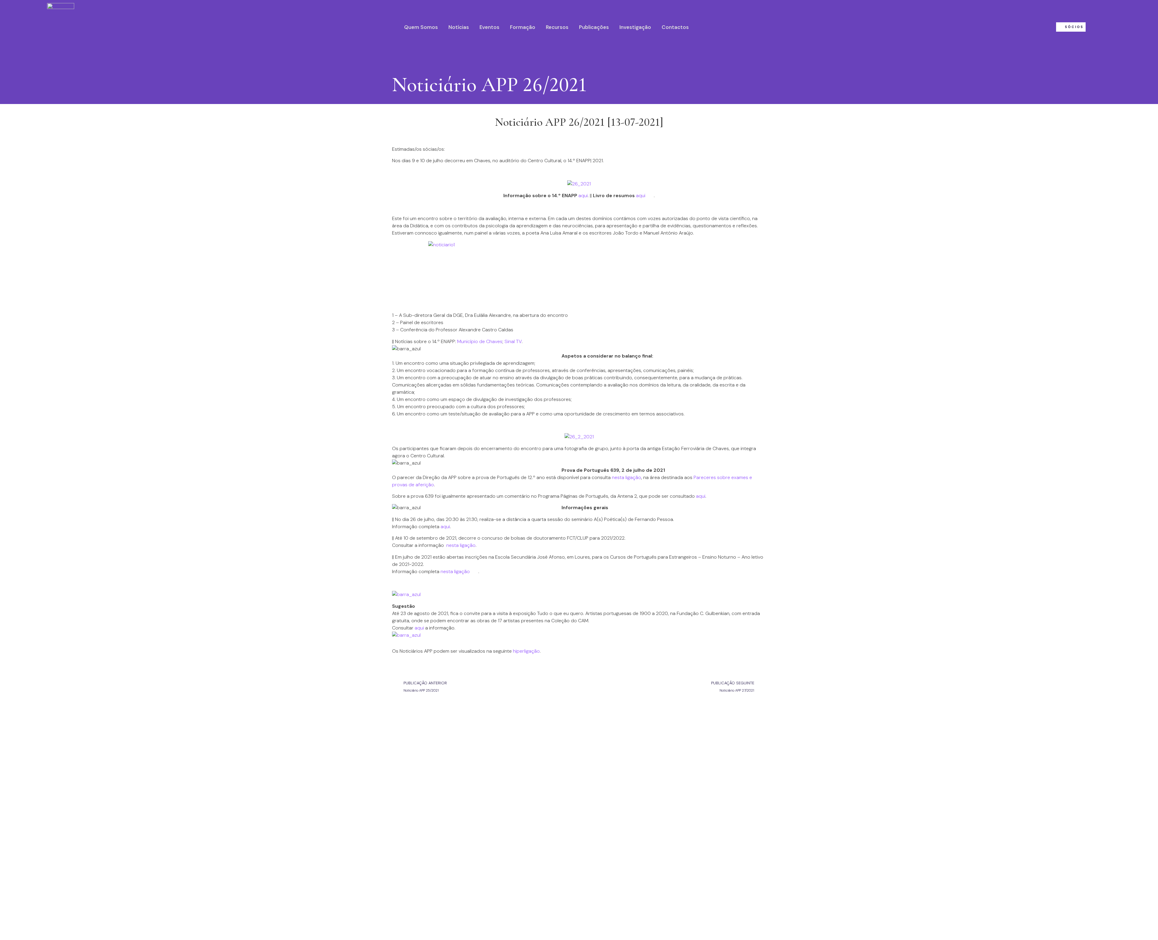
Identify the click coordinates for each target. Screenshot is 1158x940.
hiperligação (526, 651)
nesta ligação (626, 477)
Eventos (489, 27)
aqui (583, 195)
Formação (522, 27)
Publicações (594, 27)
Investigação (635, 27)
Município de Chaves (479, 341)
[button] (1071, 27)
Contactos (675, 27)
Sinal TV (513, 341)
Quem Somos (421, 27)
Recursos (557, 27)
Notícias (458, 27)
